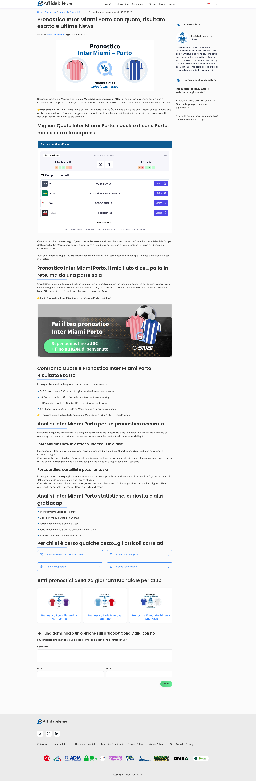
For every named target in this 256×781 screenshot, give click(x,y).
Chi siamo (42, 744)
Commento (43, 646)
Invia (166, 683)
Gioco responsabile (85, 744)
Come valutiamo (61, 744)
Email (109, 668)
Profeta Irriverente (78, 12)
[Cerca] (217, 4)
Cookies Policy (135, 744)
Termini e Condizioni (112, 744)
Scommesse (50, 12)
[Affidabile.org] (54, 4)
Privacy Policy (155, 744)
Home (40, 12)
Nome (41, 668)
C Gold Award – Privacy (180, 744)
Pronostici (63, 12)
